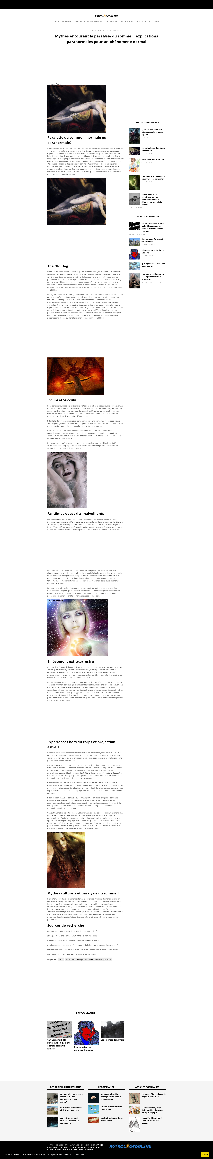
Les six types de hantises (113, 1039)
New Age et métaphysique (88, 21)
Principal (96, 31)
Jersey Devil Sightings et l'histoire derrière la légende (152, 1120)
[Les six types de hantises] (113, 1029)
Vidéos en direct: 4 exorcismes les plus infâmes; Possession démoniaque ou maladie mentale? (152, 199)
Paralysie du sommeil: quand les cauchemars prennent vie (69, 1120)
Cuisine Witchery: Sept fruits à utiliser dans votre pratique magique (153, 1110)
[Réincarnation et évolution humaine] (86, 1033)
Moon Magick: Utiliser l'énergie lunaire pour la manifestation (111, 1096)
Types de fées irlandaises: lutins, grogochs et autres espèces (152, 132)
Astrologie (127, 21)
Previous (43, 1030)
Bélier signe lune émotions (153, 159)
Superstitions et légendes (76, 959)
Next (127, 1030)
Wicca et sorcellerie (148, 21)
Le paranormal (109, 31)
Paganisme (111, 21)
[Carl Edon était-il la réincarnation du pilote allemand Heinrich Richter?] (59, 1029)
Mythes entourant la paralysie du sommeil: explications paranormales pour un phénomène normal (75, 1147)
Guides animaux (62, 21)
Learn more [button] (79, 1154)
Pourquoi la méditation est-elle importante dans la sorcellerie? (153, 276)
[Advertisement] (85, 63)
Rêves (61, 959)
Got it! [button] (205, 1155)
